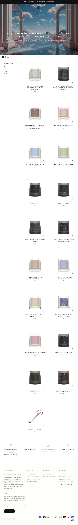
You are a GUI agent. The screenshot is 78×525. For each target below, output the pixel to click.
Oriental (6, 71)
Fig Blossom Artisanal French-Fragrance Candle (63, 315)
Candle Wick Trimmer (35, 429)
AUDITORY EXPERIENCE (66, 481)
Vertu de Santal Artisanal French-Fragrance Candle (35, 203)
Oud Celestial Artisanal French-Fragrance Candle (35, 165)
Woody (5, 66)
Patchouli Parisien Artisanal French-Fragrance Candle (63, 240)
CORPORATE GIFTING (33, 479)
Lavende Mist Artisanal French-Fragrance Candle (64, 278)
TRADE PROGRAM (32, 476)
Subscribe (9, 511)
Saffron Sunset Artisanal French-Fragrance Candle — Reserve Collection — (63, 391)
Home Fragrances (44, 15)
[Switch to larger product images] (3, 57)
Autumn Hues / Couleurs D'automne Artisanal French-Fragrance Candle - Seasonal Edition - (35, 127)
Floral (5, 73)
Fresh (5, 68)
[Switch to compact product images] (8, 57)
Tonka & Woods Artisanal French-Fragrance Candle (35, 390)
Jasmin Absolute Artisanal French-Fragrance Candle (35, 315)
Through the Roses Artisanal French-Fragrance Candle (35, 353)
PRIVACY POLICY (32, 481)
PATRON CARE (47, 474)
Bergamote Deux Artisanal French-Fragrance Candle (64, 165)
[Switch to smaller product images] (5, 57)
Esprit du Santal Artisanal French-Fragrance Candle (64, 203)
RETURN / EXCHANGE (49, 476)
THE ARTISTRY (63, 474)
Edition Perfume (33, 15)
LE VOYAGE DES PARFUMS (66, 476)
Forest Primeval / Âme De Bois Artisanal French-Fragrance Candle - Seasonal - (63, 88)
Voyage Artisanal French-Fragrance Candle (35, 240)
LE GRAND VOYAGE (64, 479)
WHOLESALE (31, 474)
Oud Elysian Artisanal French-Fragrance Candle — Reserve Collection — (35, 88)
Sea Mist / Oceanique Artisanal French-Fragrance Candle (63, 353)
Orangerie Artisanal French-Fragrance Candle (35, 278)
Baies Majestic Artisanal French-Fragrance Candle (63, 126)
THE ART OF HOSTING (65, 484)
